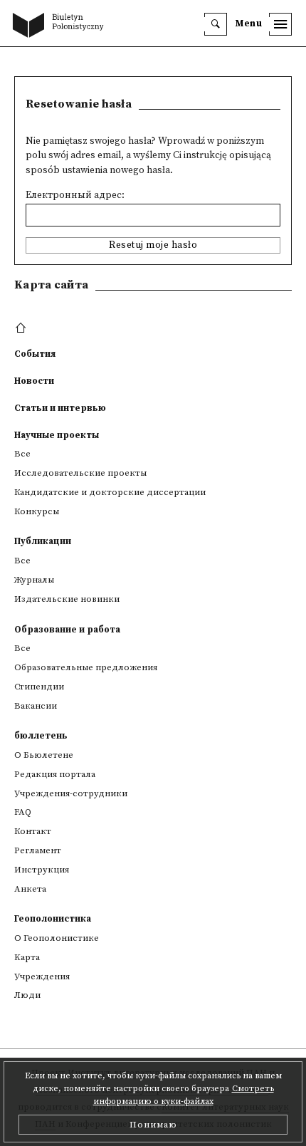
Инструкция (41, 869)
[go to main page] (61, 26)
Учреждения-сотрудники (70, 793)
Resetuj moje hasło (153, 245)
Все (22, 453)
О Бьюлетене (43, 755)
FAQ (22, 812)
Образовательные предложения (85, 667)
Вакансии (35, 706)
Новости (34, 381)
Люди (27, 995)
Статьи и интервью (60, 408)
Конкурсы (36, 511)
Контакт (32, 831)
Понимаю (153, 1124)
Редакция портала (54, 774)
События (35, 354)
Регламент (37, 850)
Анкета (30, 889)
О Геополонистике (56, 938)
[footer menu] (22, 328)
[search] (215, 24)
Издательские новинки (67, 599)
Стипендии (39, 686)
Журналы (34, 579)
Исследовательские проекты (80, 473)
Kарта (27, 957)
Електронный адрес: (75, 195)
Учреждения (42, 976)
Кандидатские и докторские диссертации (110, 492)
